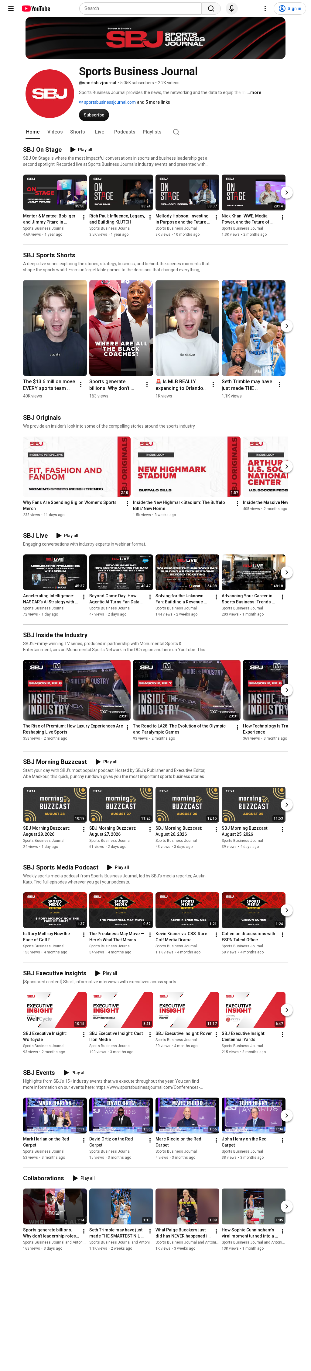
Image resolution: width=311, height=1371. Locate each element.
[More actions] (84, 217)
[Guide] (11, 8)
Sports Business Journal (43, 228)
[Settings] (265, 8)
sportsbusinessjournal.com (109, 102)
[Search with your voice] (232, 8)
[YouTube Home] (35, 8)
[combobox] (142, 8)
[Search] (211, 8)
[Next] (287, 192)
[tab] (33, 132)
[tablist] (155, 132)
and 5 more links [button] (153, 102)
